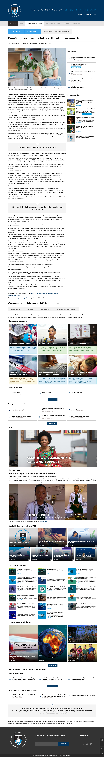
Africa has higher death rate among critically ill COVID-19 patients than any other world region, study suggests (23, 678)
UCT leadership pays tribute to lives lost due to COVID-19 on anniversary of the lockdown (53, 678)
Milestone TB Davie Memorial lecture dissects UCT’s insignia (85, 101)
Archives (66, 23)
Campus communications (34, 23)
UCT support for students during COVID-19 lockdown (81, 541)
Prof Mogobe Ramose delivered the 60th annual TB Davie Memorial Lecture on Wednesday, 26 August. (85, 103)
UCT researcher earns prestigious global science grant (83, 72)
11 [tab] (68, 518)
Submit (64, 744)
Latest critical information (48, 343)
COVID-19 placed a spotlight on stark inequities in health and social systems (84, 678)
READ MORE (52, 399)
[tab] (53, 399)
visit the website (80, 482)
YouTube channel (44, 521)
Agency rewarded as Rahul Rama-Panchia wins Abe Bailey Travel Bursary (82, 86)
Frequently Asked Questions (20, 343)
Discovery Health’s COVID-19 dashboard (55, 604)
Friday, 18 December (77, 392)
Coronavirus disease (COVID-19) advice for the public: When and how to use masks (26, 578)
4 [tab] (55, 465)
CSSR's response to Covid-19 (53, 578)
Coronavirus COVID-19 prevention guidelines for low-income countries (27, 604)
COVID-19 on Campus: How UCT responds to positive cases (21, 373)
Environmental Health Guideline (23, 569)
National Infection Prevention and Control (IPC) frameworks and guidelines (86, 578)
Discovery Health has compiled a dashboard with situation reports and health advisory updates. (56, 606)
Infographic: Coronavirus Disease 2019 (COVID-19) (83, 556)
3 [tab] (52, 465)
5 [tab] (58, 465)
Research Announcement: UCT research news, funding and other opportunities (85, 137)
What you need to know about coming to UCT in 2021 (53, 409)
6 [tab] (52, 518)
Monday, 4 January (46, 392)
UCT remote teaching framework (19, 542)
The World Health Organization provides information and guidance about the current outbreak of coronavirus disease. (56, 616)
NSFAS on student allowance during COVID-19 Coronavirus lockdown (23, 695)
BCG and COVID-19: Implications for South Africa (27, 586)
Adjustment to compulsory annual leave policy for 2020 (53, 416)
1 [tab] (46, 465)
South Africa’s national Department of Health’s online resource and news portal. (56, 598)
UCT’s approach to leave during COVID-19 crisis (81, 373)
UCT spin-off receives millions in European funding (22, 657)
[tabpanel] (52, 448)
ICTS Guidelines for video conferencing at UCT (51, 541)
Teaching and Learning (77, 343)
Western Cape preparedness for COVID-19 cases (83, 695)
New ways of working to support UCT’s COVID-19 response (51, 373)
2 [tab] (49, 465)
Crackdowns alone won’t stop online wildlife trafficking (85, 118)
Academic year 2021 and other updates (80, 409)
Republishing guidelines (65, 755)
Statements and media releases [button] (66, 309)
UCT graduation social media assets (80, 416)
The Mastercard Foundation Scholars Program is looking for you (83, 58)
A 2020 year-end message (18, 409)
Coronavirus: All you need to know (24, 613)
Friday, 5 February (16, 392)
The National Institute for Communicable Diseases (84, 604)
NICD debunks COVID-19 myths (53, 569)
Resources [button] (30, 309)
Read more (52, 423)
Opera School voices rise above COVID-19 (81, 639)
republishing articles (23, 298)
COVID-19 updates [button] (32, 31)
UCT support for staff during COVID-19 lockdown (40, 556)
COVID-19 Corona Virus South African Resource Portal (56, 596)
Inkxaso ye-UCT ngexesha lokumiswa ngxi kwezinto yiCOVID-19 (17, 555)
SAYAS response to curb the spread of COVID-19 (86, 586)
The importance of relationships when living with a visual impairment (86, 109)
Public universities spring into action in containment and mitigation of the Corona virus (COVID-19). (86, 598)
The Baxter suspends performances (79, 658)
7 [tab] (55, 518)
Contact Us (76, 23)
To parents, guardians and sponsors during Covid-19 (52, 460)
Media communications (53, 23)
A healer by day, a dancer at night (79, 64)
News (21, 23)
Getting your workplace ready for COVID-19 (85, 569)
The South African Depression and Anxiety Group (57, 586)
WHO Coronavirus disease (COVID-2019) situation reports (55, 613)
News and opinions (46, 309)
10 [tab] (65, 518)
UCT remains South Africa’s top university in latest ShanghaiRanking (83, 79)
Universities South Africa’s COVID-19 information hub (86, 596)
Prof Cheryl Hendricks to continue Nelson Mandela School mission (84, 127)
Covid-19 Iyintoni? (44, 515)
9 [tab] (62, 518)
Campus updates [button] (16, 31)
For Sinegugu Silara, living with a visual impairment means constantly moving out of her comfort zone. (86, 112)
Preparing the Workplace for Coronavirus (25, 595)
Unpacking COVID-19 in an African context (52, 658)
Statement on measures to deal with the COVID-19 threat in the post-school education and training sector (54, 695)
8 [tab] (58, 518)
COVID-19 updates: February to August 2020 (56, 31)
